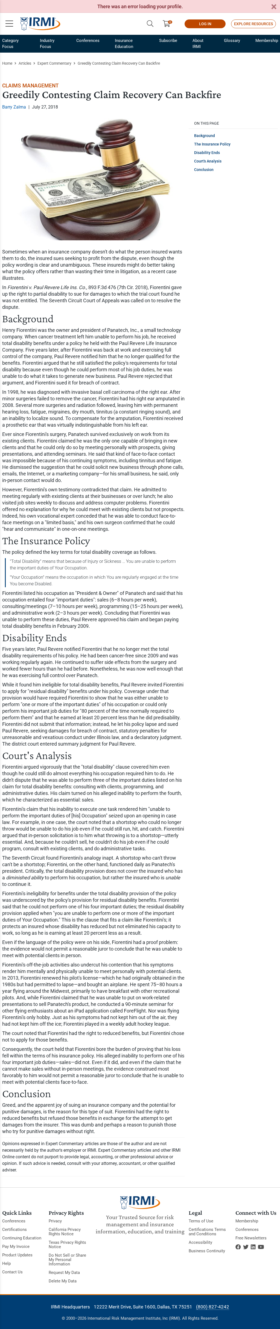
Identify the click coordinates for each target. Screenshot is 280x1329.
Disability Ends (207, 152)
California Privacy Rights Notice (65, 1231)
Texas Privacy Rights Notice (67, 1244)
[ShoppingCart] (168, 23)
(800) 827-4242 (212, 1307)
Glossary (232, 40)
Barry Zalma (14, 107)
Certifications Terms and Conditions (207, 1231)
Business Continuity (207, 1250)
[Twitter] (246, 1247)
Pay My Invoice (16, 1246)
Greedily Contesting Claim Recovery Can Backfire (119, 63)
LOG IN (205, 24)
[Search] (150, 23)
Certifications (14, 1229)
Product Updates (17, 1255)
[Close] (273, 7)
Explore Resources (253, 24)
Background (204, 135)
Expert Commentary (54, 63)
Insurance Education (124, 43)
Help (6, 1263)
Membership (266, 40)
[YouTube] (261, 1247)
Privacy (55, 1221)
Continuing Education (21, 1238)
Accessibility (200, 1242)
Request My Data (64, 1272)
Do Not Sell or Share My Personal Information (67, 1260)
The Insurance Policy (212, 144)
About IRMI (197, 43)
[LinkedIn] (253, 1247)
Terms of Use (201, 1221)
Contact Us (12, 1272)
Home (7, 63)
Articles (25, 63)
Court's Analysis (207, 161)
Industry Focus (47, 43)
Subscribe (168, 40)
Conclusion (204, 169)
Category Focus (10, 43)
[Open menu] (9, 23)
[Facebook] (238, 1247)
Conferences (88, 40)
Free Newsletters (251, 1238)
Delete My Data (63, 1281)
